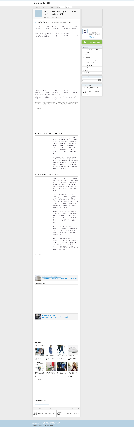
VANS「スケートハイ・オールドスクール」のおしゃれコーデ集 (46, 422)
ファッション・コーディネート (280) (90, 49)
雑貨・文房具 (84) (86, 57)
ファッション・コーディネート (49, 7)
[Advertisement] (46, 119)
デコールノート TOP (37, 408)
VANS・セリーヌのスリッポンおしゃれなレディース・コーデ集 (62, 357)
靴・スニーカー (69, 7)
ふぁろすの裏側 (86, 94)
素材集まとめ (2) (86, 72)
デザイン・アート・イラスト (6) (89, 60)
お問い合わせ (91, 36)
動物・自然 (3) (85, 70)
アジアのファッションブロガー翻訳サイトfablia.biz (91, 92)
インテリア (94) (86, 52)
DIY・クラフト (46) (87, 54)
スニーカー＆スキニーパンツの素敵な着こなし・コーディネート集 (61, 374)
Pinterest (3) (85, 67)
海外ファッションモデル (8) (88, 62)
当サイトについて (92, 37)
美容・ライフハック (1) (87, 65)
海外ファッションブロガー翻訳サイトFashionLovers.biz (90, 88)
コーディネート (62, 7)
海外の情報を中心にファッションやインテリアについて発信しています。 (46, 423)
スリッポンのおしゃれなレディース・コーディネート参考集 (50, 374)
